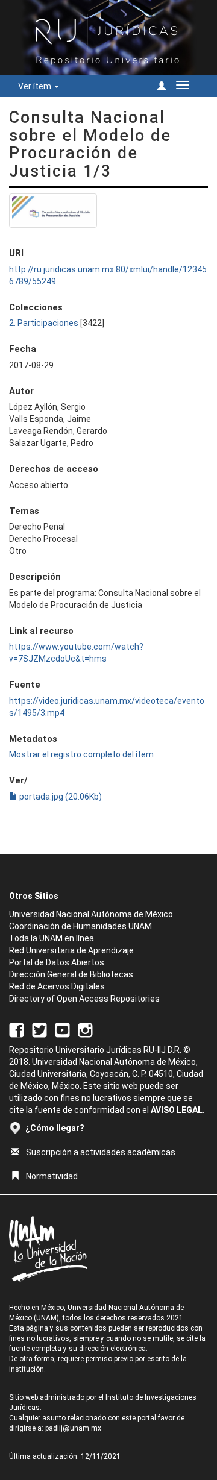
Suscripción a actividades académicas (100, 1152)
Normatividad (52, 1176)
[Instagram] (85, 1029)
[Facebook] (16, 1029)
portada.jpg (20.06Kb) (59, 796)
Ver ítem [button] (35, 86)
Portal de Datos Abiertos (56, 962)
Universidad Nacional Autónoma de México (91, 914)
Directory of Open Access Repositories (84, 998)
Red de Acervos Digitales (57, 986)
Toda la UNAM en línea (51, 938)
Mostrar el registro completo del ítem (81, 754)
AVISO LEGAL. (178, 1110)
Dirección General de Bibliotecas (71, 974)
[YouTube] (62, 1029)
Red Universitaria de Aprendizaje (71, 950)
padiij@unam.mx (73, 1428)
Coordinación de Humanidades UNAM (80, 926)
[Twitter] (39, 1029)
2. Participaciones (43, 323)
